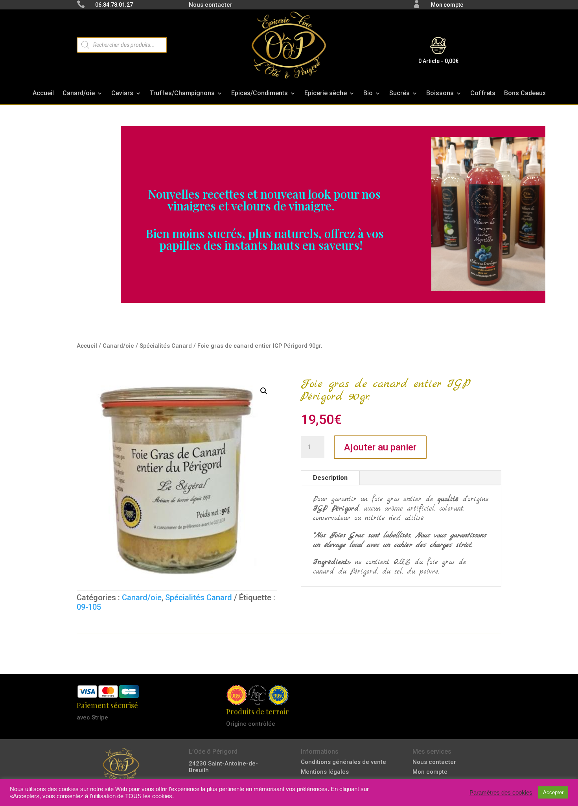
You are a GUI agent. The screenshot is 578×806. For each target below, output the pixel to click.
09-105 (89, 607)
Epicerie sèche (325, 95)
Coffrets (482, 95)
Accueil (43, 95)
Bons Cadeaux (525, 95)
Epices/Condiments (259, 95)
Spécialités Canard (166, 345)
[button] (264, 391)
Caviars (122, 95)
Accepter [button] (553, 792)
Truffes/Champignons (182, 95)
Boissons (440, 95)
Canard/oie (79, 95)
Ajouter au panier (380, 447)
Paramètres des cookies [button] (500, 792)
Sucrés (399, 95)
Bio (368, 95)
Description (330, 477)
